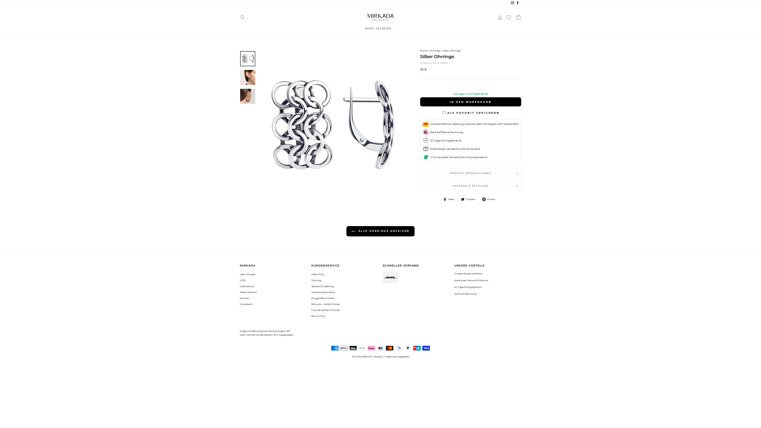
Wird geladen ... (380, 28)
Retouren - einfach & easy (325, 304)
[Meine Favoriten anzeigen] (508, 17)
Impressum (246, 304)
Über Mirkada (247, 274)
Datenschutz (247, 286)
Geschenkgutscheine (323, 292)
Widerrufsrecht (248, 292)
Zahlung (316, 280)
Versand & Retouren (471, 186)
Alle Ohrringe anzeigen (383, 230)
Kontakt (244, 298)
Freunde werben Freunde (325, 310)
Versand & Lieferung (322, 286)
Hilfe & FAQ (317, 274)
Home (423, 50)
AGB (242, 280)
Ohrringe (435, 50)
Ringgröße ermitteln (323, 298)
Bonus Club (318, 315)
